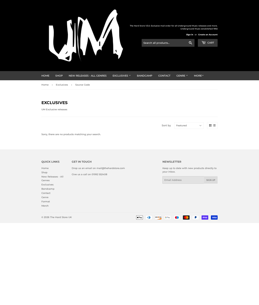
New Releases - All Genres (88, 75)
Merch (45, 205)
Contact (164, 75)
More (198, 75)
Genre (181, 75)
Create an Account (208, 34)
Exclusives (121, 75)
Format (45, 201)
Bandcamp (144, 75)
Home (45, 75)
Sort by (166, 125)
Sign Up (210, 180)
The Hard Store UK (61, 217)
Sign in (189, 34)
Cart (210, 42)
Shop (59, 75)
